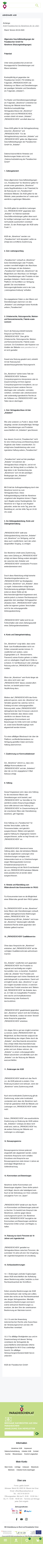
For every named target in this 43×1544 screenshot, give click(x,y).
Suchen (8, 1453)
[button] (5, 1540)
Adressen (25, 1466)
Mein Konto (9, 1466)
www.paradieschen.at (28, 347)
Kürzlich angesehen (31, 1453)
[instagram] (26, 1519)
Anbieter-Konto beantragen (25, 1469)
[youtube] (21, 1519)
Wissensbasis (17, 1453)
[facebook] (16, 1519)
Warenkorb (34, 1466)
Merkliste (11, 1469)
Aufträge (17, 1466)
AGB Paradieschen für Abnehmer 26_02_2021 (21, 25)
